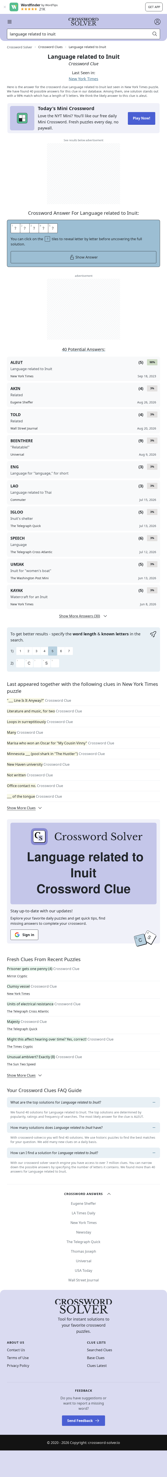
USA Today (83, 1270)
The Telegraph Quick (22, 1029)
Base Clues (96, 1357)
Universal (83, 1261)
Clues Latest (97, 1365)
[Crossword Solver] (83, 22)
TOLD (15, 414)
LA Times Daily (83, 1213)
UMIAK (17, 564)
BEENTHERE (21, 440)
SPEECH (17, 538)
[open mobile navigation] (9, 22)
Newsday (83, 1232)
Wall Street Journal (83, 1280)
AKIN (15, 388)
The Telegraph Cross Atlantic (28, 1011)
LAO (14, 485)
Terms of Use (18, 1357)
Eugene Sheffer (83, 1203)
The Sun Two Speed (21, 1064)
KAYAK (16, 590)
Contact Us (16, 1350)
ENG (14, 466)
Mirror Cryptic (17, 976)
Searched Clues (99, 1350)
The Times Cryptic (20, 1046)
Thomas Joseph (83, 1251)
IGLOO (16, 512)
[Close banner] (5, 7)
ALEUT (16, 362)
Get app (154, 7)
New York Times (83, 78)
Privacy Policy (18, 1365)
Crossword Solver (19, 47)
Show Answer (86, 257)
